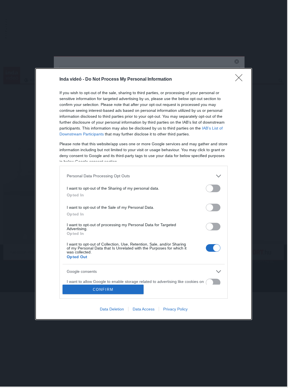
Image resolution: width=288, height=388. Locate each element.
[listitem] (143, 176)
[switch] (213, 188)
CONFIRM (103, 289)
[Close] (240, 79)
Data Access (144, 309)
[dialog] (144, 194)
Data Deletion (112, 309)
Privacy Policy (175, 309)
